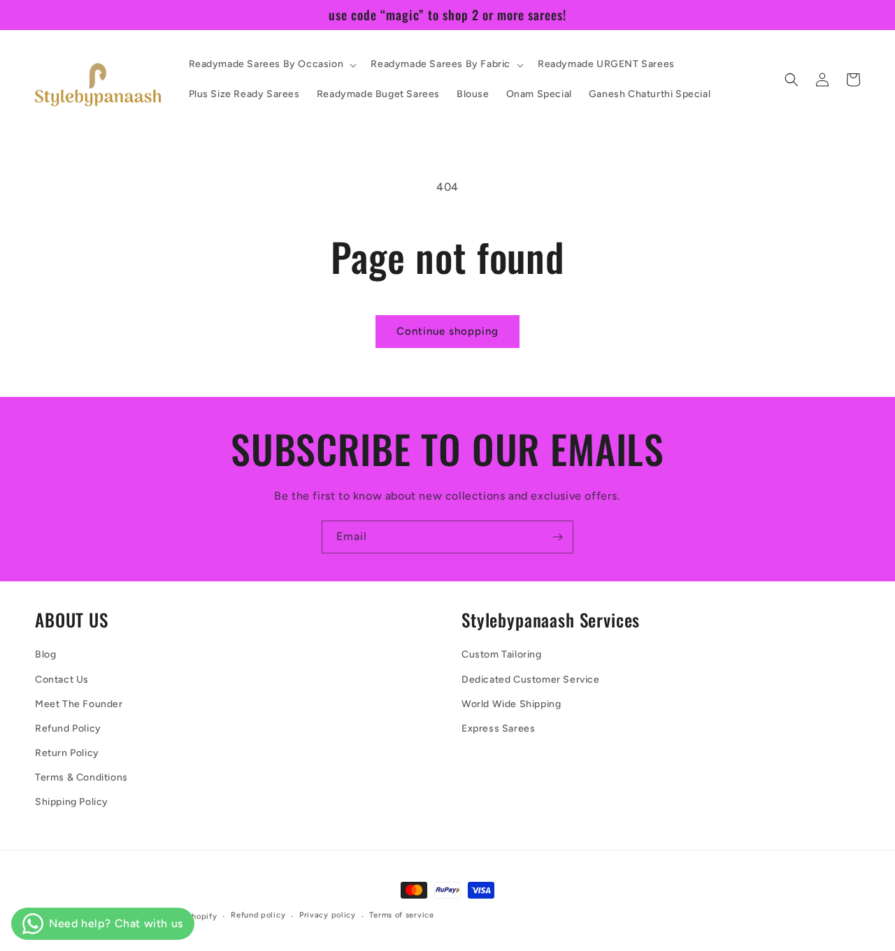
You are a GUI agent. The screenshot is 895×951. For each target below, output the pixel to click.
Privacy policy (327, 915)
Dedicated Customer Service (530, 679)
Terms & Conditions (81, 777)
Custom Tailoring (501, 654)
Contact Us (62, 679)
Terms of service (401, 915)
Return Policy (67, 753)
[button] (271, 64)
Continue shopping (447, 331)
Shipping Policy (71, 802)
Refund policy (258, 915)
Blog (45, 654)
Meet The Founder (79, 704)
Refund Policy (68, 728)
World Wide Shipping (511, 704)
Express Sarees (498, 728)
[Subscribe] (557, 537)
